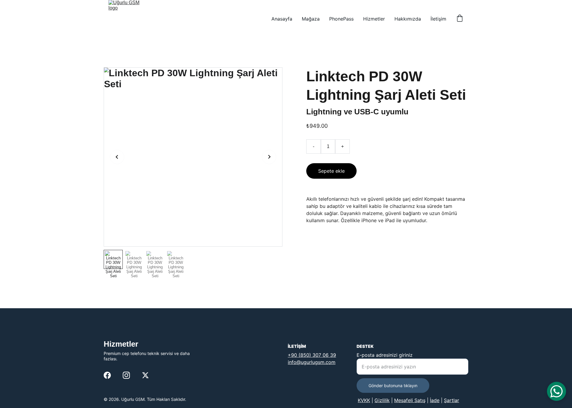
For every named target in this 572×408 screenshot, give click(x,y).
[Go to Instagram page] (126, 375)
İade (434, 400)
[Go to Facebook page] (107, 375)
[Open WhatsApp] (556, 391)
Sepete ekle (331, 171)
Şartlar (451, 400)
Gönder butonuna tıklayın (393, 385)
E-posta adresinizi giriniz (385, 355)
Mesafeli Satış (409, 400)
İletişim (438, 19)
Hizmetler (374, 19)
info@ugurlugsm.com (311, 362)
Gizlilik (382, 400)
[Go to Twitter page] (145, 375)
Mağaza (311, 19)
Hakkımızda (407, 19)
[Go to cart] (460, 18)
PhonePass (341, 19)
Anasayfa (281, 19)
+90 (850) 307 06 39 (312, 355)
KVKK (364, 400)
